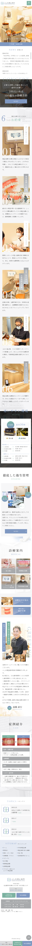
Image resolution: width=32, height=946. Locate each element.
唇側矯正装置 (6, 863)
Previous (2, 741)
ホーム (5, 847)
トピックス (6, 858)
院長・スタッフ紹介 (8, 853)
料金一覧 (20, 853)
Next (29, 741)
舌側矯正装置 (6, 866)
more (19, 812)
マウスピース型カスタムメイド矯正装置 (9, 869)
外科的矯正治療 (22, 847)
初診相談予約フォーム (23, 855)
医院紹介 (5, 850)
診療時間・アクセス (8, 855)
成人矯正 (5, 861)
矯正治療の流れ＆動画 (23, 850)
